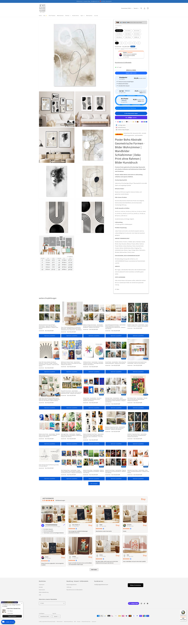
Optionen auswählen (49, 335)
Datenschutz (42, 589)
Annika (74, 556)
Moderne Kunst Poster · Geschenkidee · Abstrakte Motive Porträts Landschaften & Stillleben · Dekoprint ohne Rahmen (49, 435)
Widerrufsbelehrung (43, 592)
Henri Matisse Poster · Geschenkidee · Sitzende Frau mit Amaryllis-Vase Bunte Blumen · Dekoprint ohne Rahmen (137, 399)
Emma (101, 555)
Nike (128, 555)
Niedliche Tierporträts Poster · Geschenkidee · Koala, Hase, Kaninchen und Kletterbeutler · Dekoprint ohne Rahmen (137, 435)
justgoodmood (45, 621)
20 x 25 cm (136, 30)
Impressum (41, 584)
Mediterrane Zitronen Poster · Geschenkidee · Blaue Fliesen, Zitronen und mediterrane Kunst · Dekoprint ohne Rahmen (71, 363)
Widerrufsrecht (60, 621)
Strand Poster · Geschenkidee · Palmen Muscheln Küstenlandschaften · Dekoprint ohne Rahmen (115, 363)
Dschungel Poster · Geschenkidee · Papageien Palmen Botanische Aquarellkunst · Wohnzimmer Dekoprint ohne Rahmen (71, 435)
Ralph (101, 524)
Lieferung (69, 587)
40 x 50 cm (137, 34)
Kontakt (41, 587)
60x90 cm (136, 37)
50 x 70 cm (128, 37)
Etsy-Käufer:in (76, 524)
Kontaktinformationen (86, 621)
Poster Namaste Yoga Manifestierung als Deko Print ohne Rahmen (49, 465)
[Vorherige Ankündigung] (39, 1)
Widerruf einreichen (135, 585)
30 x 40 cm (128, 34)
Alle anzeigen (94, 483)
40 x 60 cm (119, 37)
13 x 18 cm (119, 30)
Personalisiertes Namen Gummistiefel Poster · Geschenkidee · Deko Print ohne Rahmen (137, 363)
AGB (40, 595)
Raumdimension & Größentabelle (123, 62)
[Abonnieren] (63, 603)
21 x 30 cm (119, 34)
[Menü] (186, 610)
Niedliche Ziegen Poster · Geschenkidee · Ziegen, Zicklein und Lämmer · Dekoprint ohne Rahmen (137, 325)
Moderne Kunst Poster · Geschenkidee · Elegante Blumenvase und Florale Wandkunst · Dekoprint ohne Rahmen (115, 471)
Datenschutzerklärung (68, 621)
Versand (122, 48)
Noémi (46, 556)
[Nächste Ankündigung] (148, 1)
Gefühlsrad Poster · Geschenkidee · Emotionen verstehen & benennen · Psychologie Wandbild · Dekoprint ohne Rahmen (93, 363)
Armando (129, 524)
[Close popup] (22, 603)
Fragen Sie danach (12, 616)
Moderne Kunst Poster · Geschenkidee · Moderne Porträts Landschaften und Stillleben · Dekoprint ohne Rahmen (93, 471)
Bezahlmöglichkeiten (72, 584)
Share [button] (117, 289)
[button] (67, 15)
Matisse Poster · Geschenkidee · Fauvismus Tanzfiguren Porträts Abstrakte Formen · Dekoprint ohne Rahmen (92, 399)
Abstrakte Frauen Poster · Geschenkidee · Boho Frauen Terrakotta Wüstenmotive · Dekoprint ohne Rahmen (138, 471)
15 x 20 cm (127, 30)
